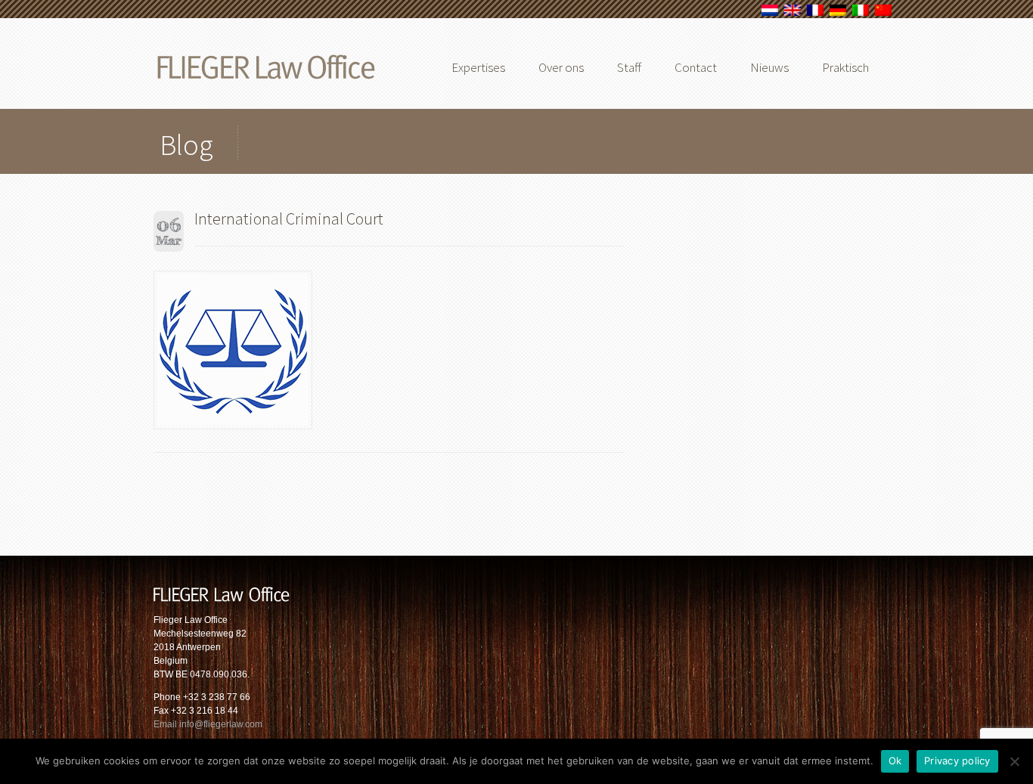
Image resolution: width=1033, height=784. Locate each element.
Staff (629, 67)
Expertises (478, 67)
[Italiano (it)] (860, 13)
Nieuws (769, 67)
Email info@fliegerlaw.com (208, 724)
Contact (696, 67)
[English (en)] (792, 13)
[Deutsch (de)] (838, 13)
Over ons (561, 67)
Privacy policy (957, 761)
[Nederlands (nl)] (770, 13)
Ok (895, 761)
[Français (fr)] (815, 13)
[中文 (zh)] (883, 13)
